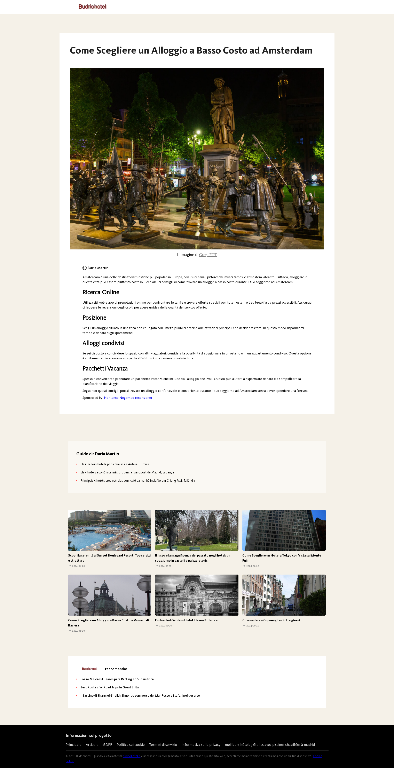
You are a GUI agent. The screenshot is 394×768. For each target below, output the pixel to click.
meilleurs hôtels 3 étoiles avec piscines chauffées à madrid (270, 744)
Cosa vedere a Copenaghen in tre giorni (271, 620)
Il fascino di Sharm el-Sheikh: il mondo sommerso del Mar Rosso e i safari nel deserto (140, 695)
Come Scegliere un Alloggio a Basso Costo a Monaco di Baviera (108, 622)
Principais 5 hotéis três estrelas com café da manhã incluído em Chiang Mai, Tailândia (137, 480)
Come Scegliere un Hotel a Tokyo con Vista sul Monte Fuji (281, 557)
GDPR (107, 744)
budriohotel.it (132, 756)
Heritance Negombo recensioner (128, 397)
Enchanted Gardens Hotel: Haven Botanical (186, 620)
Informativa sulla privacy (201, 744)
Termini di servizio (163, 744)
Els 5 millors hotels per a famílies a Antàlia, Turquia (114, 464)
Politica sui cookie (131, 744)
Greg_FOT (208, 254)
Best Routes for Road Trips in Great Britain (110, 687)
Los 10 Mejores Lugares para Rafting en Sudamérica (117, 679)
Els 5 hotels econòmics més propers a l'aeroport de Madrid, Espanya (127, 472)
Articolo (92, 744)
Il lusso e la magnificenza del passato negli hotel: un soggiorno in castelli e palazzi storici (192, 557)
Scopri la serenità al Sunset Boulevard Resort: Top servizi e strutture (109, 557)
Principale (73, 744)
